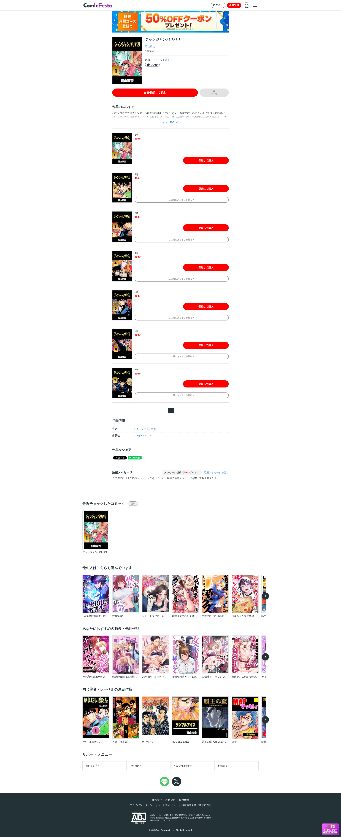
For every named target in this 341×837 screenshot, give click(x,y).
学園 (153, 428)
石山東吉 (150, 46)
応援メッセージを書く (216, 472)
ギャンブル (142, 428)
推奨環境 (222, 765)
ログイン (218, 5)
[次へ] (265, 596)
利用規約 (170, 799)
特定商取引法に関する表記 (196, 805)
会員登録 (234, 5)
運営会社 (157, 799)
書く (167, 59)
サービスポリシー (168, 805)
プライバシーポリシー (142, 805)
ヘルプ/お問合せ (183, 765)
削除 (133, 503)
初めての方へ (92, 765)
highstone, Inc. (144, 435)
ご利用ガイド (136, 765)
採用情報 (184, 799)
